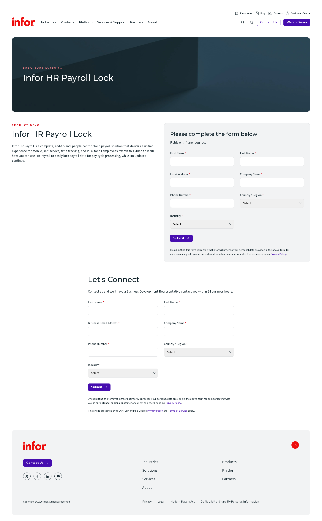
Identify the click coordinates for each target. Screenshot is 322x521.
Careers (278, 13)
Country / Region (251, 195)
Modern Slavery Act (183, 502)
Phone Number (180, 195)
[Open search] (243, 22)
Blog (263, 13)
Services (148, 479)
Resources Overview (43, 68)
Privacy (146, 502)
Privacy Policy (278, 254)
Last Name (247, 153)
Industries (48, 22)
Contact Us (268, 22)
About (152, 22)
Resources (246, 13)
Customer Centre (300, 13)
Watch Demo (297, 22)
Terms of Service (177, 411)
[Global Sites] (251, 22)
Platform (86, 22)
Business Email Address (103, 323)
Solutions (149, 470)
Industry (175, 216)
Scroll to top (295, 445)
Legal (161, 502)
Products (68, 22)
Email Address (179, 174)
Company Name (250, 174)
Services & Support (111, 22)
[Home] (23, 21)
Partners (136, 22)
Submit (178, 238)
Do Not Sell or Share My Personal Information (230, 502)
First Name (177, 153)
